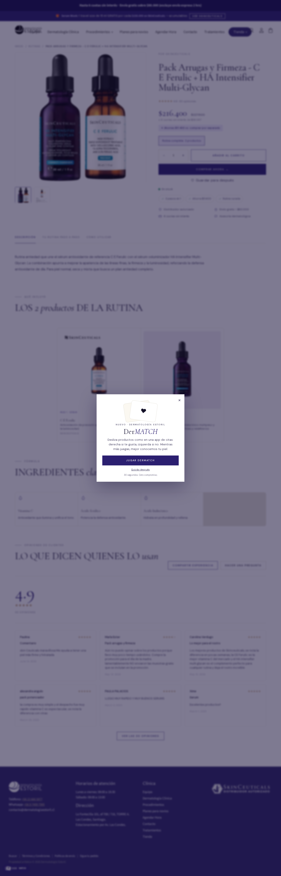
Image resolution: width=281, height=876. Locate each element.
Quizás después (140, 469)
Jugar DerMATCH (140, 460)
